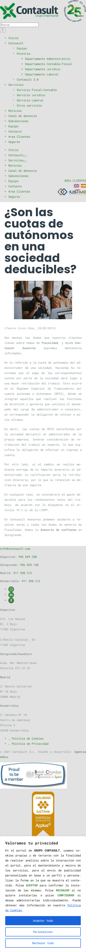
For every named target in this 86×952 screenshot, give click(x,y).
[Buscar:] (19, 25)
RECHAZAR (62, 890)
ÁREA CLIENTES (75, 181)
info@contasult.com (15, 549)
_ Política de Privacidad (28, 744)
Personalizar (43, 932)
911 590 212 (31, 581)
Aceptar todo (43, 921)
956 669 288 (27, 557)
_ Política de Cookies (25, 738)
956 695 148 (29, 565)
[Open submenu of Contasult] (25, 156)
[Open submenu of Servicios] (25, 161)
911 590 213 (22, 573)
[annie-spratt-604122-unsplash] (43, 300)
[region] (43, 894)
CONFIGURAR (65, 895)
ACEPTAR (32, 885)
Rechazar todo (43, 943)
